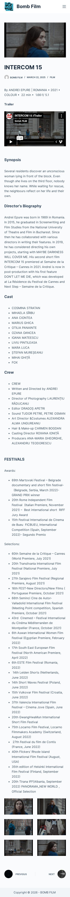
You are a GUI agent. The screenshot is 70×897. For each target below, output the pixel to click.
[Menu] (64, 6)
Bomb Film (29, 6)
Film (52, 77)
